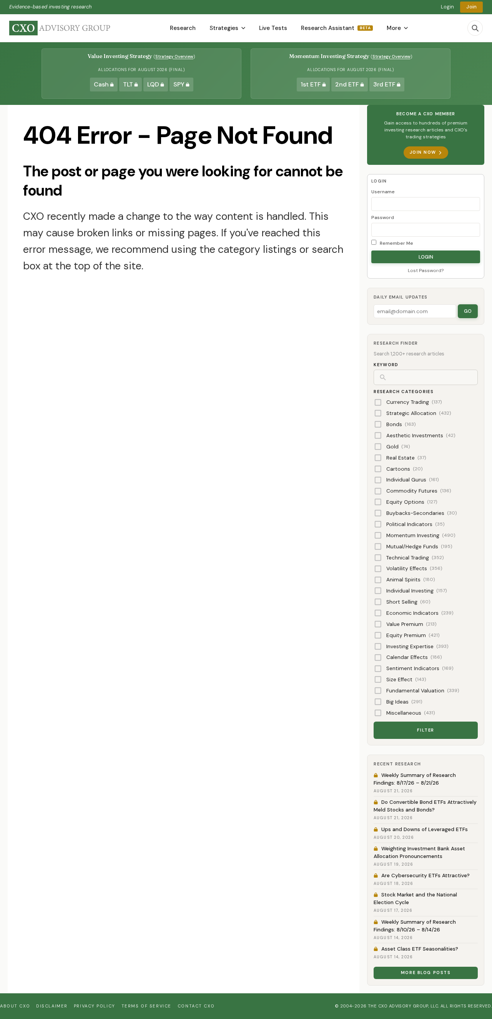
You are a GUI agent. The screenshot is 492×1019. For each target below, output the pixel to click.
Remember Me (396, 243)
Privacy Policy (94, 1006)
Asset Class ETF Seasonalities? (419, 949)
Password (382, 217)
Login (447, 6)
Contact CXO (196, 1006)
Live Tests (273, 28)
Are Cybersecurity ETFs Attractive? (425, 875)
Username (383, 192)
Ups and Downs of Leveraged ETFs (424, 829)
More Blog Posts (426, 972)
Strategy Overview (174, 56)
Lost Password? (426, 270)
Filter (425, 730)
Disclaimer (52, 1006)
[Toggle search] (475, 28)
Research (183, 28)
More (394, 28)
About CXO (15, 1006)
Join (471, 6)
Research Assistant (336, 28)
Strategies (223, 28)
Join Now (423, 152)
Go (468, 311)
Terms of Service (146, 1006)
